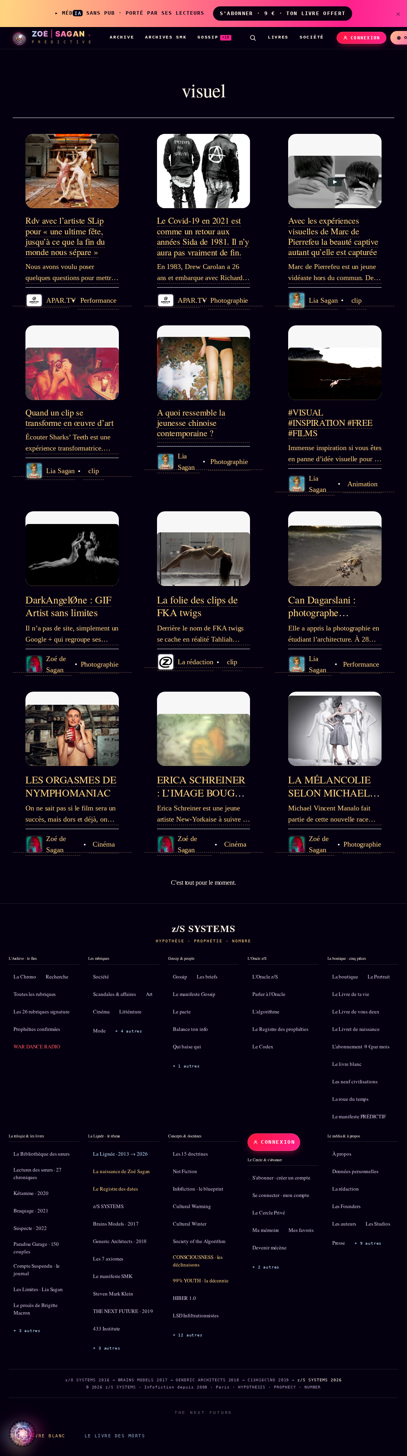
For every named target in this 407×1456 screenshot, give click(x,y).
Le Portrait (379, 976)
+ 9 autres (368, 1243)
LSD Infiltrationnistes (196, 1315)
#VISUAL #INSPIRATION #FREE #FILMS (330, 422)
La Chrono (25, 976)
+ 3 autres (27, 1330)
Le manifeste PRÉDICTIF (359, 1116)
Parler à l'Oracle (268, 994)
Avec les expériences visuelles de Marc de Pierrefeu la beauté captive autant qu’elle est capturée (333, 236)
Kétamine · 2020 (31, 1193)
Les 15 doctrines (190, 1153)
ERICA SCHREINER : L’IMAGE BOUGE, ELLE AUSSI (201, 792)
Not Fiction (185, 1171)
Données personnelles (355, 1171)
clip (356, 300)
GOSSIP (213, 37)
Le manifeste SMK (112, 1276)
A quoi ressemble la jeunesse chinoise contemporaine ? (191, 422)
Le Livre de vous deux (356, 1011)
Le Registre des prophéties (280, 1029)
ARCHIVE (122, 37)
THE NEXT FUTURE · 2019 (123, 1311)
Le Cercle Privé (268, 1212)
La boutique (345, 976)
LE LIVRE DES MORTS (115, 1435)
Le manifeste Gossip (194, 994)
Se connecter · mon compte (280, 1195)
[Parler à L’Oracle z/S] (22, 1433)
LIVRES (278, 37)
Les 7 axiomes (108, 1258)
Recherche (57, 976)
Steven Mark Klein (113, 1293)
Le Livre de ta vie (351, 994)
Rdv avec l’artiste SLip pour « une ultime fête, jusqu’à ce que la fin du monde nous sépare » (65, 236)
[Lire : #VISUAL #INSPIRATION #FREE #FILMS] (335, 362)
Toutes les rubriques (35, 994)
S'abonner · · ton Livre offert (282, 13)
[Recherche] (253, 37)
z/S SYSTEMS (108, 1206)
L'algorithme (265, 1011)
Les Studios (378, 1223)
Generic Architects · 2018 (120, 1241)
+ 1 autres (186, 1066)
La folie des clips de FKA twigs (197, 606)
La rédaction (345, 1188)
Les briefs (207, 976)
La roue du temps (350, 1098)
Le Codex (262, 1046)
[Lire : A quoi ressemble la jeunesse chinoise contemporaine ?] (203, 362)
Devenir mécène (269, 1247)
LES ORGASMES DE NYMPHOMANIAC (70, 786)
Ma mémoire (265, 1230)
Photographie (229, 300)
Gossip (180, 976)
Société (101, 976)
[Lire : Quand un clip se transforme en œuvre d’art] (72, 362)
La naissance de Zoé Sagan (121, 1171)
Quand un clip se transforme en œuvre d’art (69, 417)
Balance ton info (190, 1029)
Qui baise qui (187, 1046)
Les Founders (346, 1206)
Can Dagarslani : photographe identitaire (322, 612)
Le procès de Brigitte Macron (36, 1309)
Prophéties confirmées (37, 1029)
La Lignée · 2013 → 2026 (120, 1153)
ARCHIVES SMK (165, 37)
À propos (341, 1153)
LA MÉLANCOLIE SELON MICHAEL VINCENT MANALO (334, 792)
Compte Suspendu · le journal (37, 1269)
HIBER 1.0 (184, 1297)
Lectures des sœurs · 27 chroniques (38, 1173)
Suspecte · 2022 (30, 1228)
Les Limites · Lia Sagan (38, 1289)
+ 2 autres (265, 1267)
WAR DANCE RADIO (37, 1046)
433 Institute (106, 1328)
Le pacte (182, 1011)
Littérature (130, 1011)
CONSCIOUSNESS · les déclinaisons (198, 1260)
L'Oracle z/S (265, 976)
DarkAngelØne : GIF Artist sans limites (68, 606)
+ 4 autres (128, 1031)
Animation (362, 484)
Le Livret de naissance (356, 1029)
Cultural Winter (189, 1223)
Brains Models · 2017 (115, 1223)
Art (149, 994)
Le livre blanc (347, 1063)
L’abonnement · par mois (361, 1046)
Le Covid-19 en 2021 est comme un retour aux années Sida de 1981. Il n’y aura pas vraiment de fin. (203, 236)
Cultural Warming (192, 1206)
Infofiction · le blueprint (198, 1188)
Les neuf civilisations (355, 1081)
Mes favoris (301, 1230)
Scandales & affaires (114, 994)
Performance (98, 300)
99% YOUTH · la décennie (201, 1280)
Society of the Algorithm (199, 1241)
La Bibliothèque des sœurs (42, 1153)
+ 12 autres (188, 1335)
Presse (338, 1242)
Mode (99, 1030)
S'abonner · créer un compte (281, 1177)
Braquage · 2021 (31, 1210)
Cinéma (104, 844)
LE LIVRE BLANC (42, 1435)
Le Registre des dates (115, 1188)
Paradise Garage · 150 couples (36, 1247)
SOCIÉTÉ (312, 37)
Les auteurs (344, 1223)
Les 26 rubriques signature (42, 1011)
